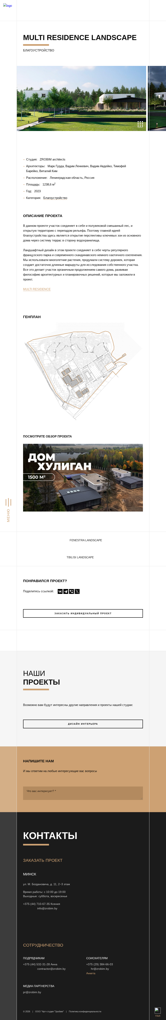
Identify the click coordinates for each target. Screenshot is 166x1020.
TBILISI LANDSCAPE (80, 557)
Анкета (90, 973)
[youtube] (46, 925)
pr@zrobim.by (32, 992)
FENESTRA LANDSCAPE (86, 540)
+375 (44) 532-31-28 (36, 964)
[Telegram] (65, 591)
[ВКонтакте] (60, 591)
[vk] (65, 925)
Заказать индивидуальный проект (83, 613)
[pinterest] (75, 925)
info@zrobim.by (47, 908)
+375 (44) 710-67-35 (36, 903)
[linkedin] (84, 925)
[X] (77, 591)
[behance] (36, 925)
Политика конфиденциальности (85, 1011)
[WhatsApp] (29, 908)
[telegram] (94, 925)
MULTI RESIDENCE (37, 289)
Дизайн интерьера (83, 724)
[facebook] (55, 925)
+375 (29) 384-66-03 (99, 964)
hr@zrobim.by (100, 968)
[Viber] (71, 591)
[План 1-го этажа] (83, 371)
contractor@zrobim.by (51, 968)
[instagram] (26, 925)
